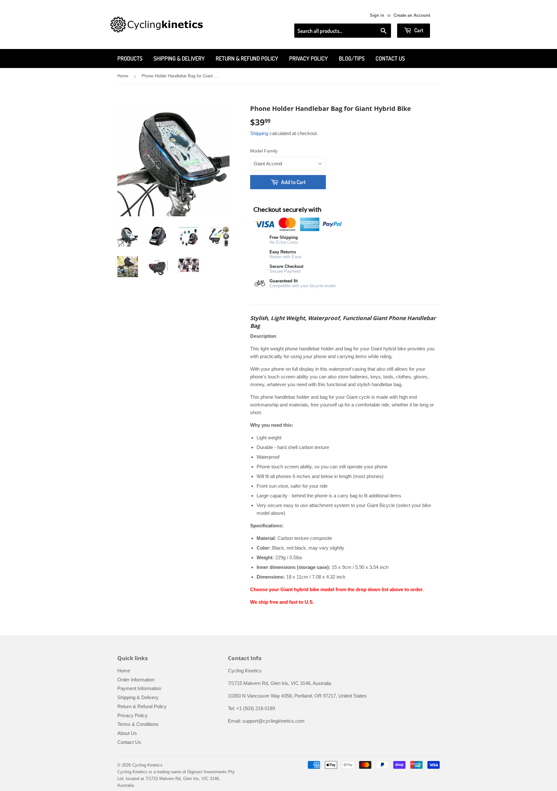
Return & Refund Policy (247, 58)
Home (122, 75)
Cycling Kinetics (147, 765)
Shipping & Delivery (179, 58)
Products (129, 58)
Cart (418, 30)
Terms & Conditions (138, 724)
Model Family (264, 150)
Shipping (259, 133)
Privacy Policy (308, 58)
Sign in (377, 15)
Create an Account (412, 15)
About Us (127, 733)
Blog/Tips (352, 58)
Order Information (135, 679)
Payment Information (139, 688)
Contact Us (390, 58)
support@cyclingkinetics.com (273, 721)
